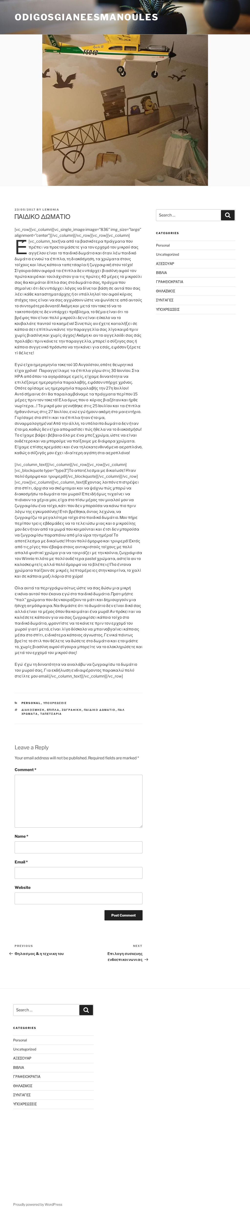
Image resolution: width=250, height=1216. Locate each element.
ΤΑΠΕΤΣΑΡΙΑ (51, 713)
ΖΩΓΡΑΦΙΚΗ (72, 710)
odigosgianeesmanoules (86, 17)
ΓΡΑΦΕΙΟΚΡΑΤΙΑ (169, 282)
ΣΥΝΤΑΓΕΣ (164, 300)
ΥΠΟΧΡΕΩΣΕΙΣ (55, 703)
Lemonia (50, 209)
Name (21, 836)
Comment (25, 769)
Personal (31, 703)
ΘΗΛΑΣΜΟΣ (165, 291)
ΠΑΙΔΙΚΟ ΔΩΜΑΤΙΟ (100, 710)
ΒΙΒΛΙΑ (161, 273)
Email (21, 862)
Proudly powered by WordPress (37, 1204)
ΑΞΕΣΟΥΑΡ (165, 264)
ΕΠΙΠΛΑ (53, 710)
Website (23, 887)
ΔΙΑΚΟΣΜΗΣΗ (33, 710)
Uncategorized (167, 254)
